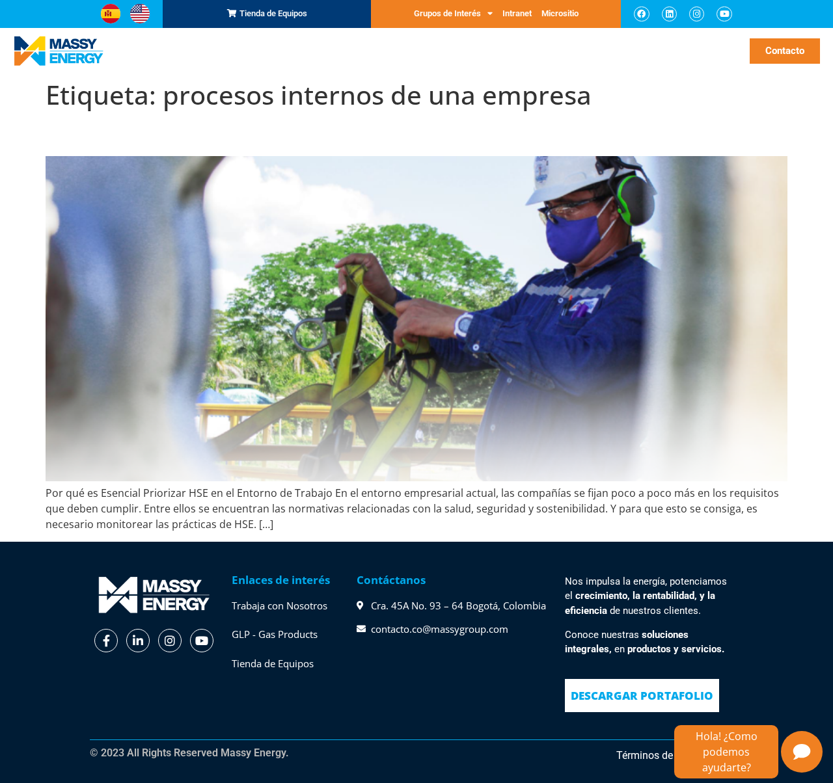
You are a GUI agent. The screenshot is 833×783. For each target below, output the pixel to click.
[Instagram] (696, 14)
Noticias (705, 50)
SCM (182, 50)
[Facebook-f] (106, 640)
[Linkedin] (669, 14)
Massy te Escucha (568, 50)
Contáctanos (391, 579)
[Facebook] (641, 14)
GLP (345, 50)
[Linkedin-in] (138, 640)
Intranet (517, 13)
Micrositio (560, 13)
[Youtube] (724, 14)
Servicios (301, 50)
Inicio (156, 50)
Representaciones (232, 50)
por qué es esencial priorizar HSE (207, 133)
